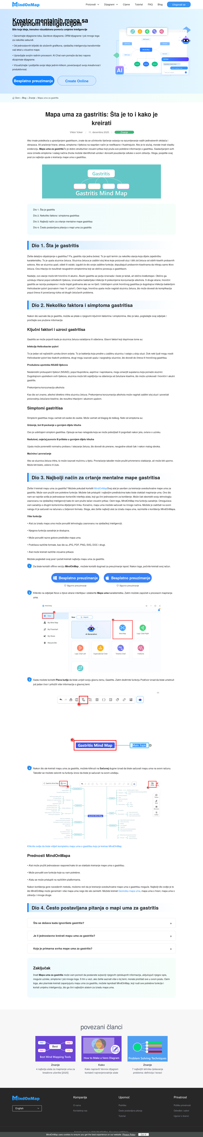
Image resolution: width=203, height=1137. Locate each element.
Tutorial (139, 4)
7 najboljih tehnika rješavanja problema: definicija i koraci (147, 1070)
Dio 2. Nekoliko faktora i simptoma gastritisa (56, 215)
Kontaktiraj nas (80, 1110)
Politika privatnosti (182, 1105)
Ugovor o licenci (181, 1115)
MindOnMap (100, 488)
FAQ (150, 4)
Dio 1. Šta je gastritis (44, 209)
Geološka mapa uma (129, 891)
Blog (160, 4)
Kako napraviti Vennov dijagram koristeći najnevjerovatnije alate (101, 1070)
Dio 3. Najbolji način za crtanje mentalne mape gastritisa (62, 221)
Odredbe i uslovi (181, 1110)
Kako (101, 1065)
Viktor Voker (76, 132)
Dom (17, 97)
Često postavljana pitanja (130, 1110)
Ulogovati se (178, 4)
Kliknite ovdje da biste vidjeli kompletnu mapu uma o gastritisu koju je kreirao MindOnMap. (74, 846)
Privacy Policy (128, 1134)
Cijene (126, 4)
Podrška (122, 1105)
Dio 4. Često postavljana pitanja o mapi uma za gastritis (62, 227)
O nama (77, 1105)
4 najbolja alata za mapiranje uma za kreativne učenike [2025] (55, 1070)
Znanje (32, 97)
